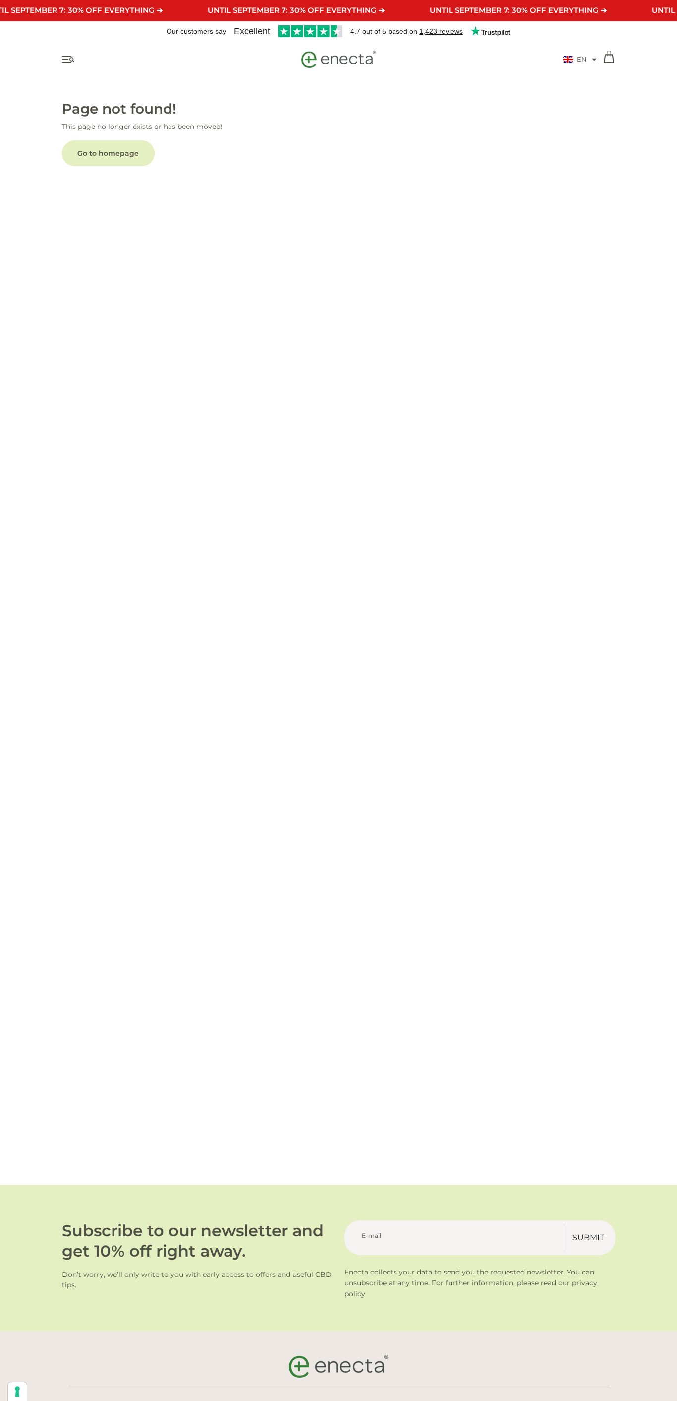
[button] (580, 59)
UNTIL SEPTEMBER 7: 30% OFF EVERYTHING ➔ (296, 10)
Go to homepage (108, 153)
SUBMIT (588, 1237)
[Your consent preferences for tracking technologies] (17, 1391)
